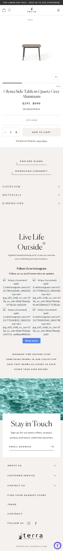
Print (58, 86)
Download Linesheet (31, 171)
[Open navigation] (58, 10)
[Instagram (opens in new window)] (28, 522)
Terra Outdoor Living (36, 546)
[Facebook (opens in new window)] (35, 522)
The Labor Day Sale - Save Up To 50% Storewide (31, 3)
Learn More (42, 141)
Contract (15, 513)
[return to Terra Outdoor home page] (31, 10)
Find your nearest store (27, 495)
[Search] (9, 10)
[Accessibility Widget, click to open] (57, 545)
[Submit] (52, 446)
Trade (12, 504)
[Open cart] (4, 10)
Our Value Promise (31, 109)
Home (30, 20)
